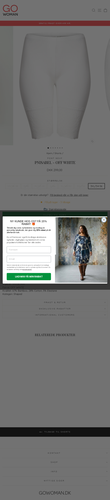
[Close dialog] (104, 219)
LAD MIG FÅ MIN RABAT (29, 276)
